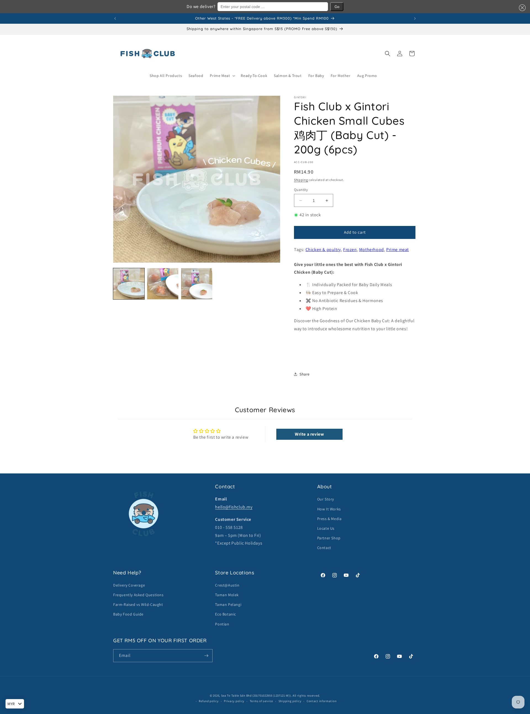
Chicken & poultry (323, 249)
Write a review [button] (309, 434)
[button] (521, 7)
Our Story (325, 499)
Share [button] (305, 374)
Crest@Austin (227, 585)
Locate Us (326, 528)
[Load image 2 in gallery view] (162, 283)
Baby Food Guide (128, 614)
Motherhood (371, 249)
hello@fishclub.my (233, 507)
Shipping (301, 180)
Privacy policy (234, 701)
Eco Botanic (225, 614)
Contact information (321, 701)
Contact (324, 547)
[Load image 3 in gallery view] (196, 283)
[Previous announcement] (115, 18)
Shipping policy (290, 701)
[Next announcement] (415, 18)
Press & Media (329, 518)
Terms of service (261, 701)
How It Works (329, 509)
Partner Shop (329, 538)
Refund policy (208, 701)
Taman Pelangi (228, 604)
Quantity (301, 189)
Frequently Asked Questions (138, 594)
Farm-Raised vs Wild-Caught (138, 604)
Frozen (350, 249)
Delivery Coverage (129, 585)
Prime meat (397, 249)
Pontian (222, 624)
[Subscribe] (206, 655)
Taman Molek (227, 594)
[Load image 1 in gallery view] (128, 283)
